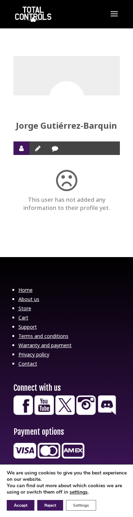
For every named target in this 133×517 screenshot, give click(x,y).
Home (25, 290)
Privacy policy (33, 354)
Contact (27, 363)
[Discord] (107, 413)
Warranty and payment (45, 345)
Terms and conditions (43, 336)
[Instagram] (86, 413)
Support (27, 326)
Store (24, 308)
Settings (81, 505)
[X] (65, 413)
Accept (20, 505)
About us (28, 299)
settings (79, 492)
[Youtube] (44, 413)
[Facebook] (23, 413)
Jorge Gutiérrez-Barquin (66, 125)
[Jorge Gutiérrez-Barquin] (66, 99)
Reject (50, 505)
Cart (23, 317)
